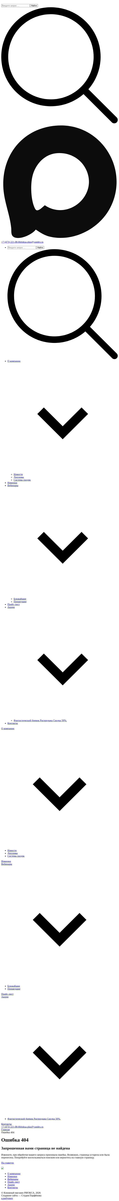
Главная (5, 1129)
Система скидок (22, 480)
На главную (7, 1162)
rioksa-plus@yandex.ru (32, 242)
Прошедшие (20, 601)
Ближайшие (20, 598)
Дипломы (19, 477)
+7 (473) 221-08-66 (11, 242)
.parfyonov (7, 1198)
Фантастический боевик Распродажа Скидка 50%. (40, 720)
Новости (18, 474)
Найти (34, 5)
